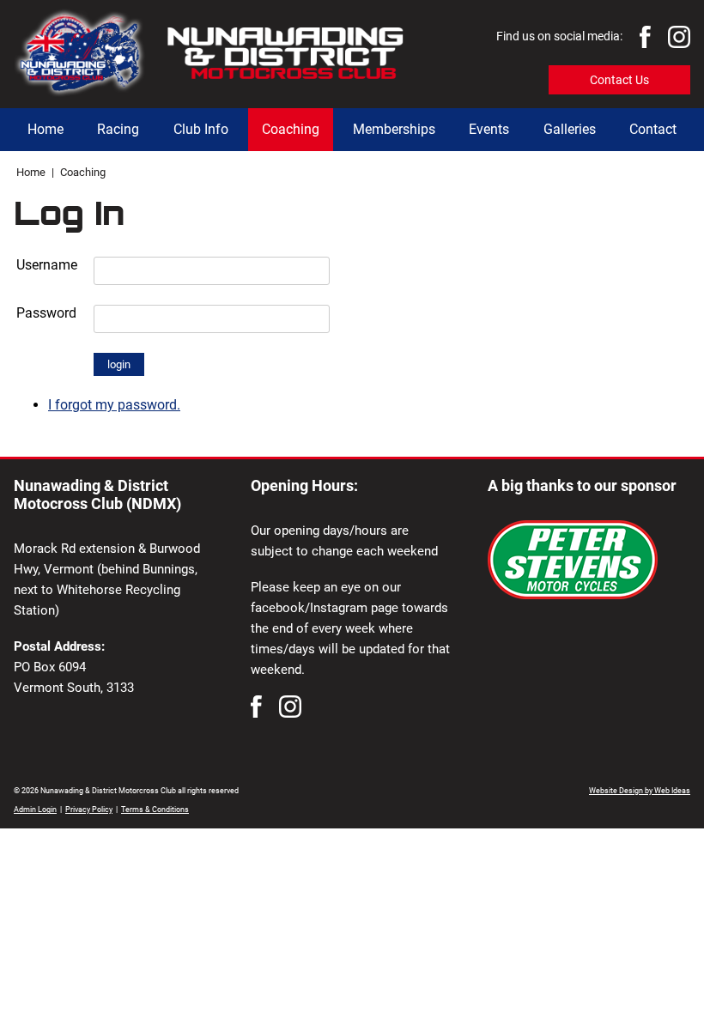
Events (489, 129)
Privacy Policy (88, 809)
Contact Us (619, 80)
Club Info (200, 129)
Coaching (290, 129)
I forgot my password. (114, 405)
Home (45, 129)
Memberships (394, 129)
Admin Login (35, 809)
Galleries (569, 129)
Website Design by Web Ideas (639, 790)
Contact (653, 129)
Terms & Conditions (155, 809)
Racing (118, 129)
